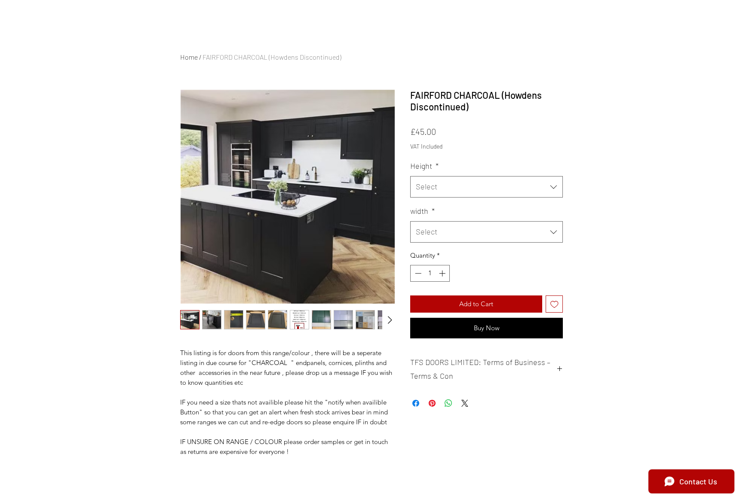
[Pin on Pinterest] (432, 403)
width (422, 211)
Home (189, 57)
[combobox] (486, 187)
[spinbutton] (430, 273)
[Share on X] (465, 403)
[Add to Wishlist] (554, 304)
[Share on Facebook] (416, 403)
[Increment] (443, 273)
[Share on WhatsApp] (448, 403)
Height (424, 165)
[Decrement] (417, 273)
